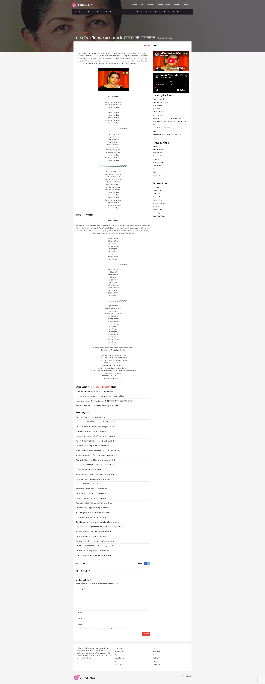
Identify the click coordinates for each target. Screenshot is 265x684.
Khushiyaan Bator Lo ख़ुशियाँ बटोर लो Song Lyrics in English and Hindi (98, 450)
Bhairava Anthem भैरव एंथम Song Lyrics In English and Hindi (95, 541)
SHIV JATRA (157, 109)
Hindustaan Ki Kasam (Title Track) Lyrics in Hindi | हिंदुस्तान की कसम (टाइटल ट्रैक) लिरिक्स (104, 401)
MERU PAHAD (157, 105)
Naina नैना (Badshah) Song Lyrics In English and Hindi (93, 532)
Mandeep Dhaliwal (159, 203)
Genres (160, 5)
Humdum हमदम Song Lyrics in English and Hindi (91, 517)
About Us (176, 5)
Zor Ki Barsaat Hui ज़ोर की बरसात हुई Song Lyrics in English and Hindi (97, 522)
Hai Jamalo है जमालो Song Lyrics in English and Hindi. (93, 479)
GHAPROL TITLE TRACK (160, 102)
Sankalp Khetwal (158, 190)
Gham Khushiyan (158, 149)
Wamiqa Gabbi (157, 210)
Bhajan (155, 648)
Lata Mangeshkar (81, 32)
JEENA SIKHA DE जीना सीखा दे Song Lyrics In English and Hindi (96, 546)
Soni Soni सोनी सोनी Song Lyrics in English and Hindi (92, 551)
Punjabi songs (119, 664)
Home (134, 5)
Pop (116, 655)
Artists (142, 5)
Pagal (155, 172)
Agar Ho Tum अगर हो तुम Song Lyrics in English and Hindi (94, 555)
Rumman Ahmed (158, 197)
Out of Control (157, 175)
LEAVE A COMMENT (145, 571)
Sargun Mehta (157, 200)
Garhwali (156, 658)
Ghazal (155, 655)
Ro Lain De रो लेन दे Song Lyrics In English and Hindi (92, 446)
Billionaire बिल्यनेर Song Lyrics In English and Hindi (92, 508)
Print (148, 45)
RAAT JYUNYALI (158, 115)
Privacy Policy (187, 676)
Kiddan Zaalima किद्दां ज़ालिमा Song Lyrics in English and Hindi (95, 422)
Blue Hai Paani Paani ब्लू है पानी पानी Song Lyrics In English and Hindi (97, 436)
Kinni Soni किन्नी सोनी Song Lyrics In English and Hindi (93, 484)
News (168, 5)
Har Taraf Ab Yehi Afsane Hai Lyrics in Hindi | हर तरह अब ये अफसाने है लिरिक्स (100, 396)
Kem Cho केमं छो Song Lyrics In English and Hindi (91, 489)
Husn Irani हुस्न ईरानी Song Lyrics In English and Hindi (93, 512)
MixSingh (156, 206)
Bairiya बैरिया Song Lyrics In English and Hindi (90, 417)
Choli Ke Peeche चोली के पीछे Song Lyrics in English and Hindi (95, 427)
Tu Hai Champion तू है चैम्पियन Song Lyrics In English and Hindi (95, 474)
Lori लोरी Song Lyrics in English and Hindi (89, 470)
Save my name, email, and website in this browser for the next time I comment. (102, 629)
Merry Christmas (158, 162)
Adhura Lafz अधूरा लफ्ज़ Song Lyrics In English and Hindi (94, 503)
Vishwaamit (156, 187)
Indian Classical (119, 658)
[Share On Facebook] (145, 563)
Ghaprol (155, 146)
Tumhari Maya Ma (158, 99)
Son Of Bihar (157, 165)
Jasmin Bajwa (157, 213)
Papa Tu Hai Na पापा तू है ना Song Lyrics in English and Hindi (95, 441)
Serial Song (156, 664)
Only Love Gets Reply (160, 169)
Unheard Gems (158, 153)
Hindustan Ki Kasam (165, 37)
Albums (151, 5)
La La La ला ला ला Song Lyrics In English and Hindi (92, 493)
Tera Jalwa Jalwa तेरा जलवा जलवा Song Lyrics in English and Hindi (97, 406)
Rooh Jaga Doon (158, 156)
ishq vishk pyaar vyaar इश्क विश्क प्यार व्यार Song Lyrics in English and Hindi (99, 527)
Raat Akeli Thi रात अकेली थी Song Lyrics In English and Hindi (95, 460)
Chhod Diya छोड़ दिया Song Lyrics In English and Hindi (93, 498)
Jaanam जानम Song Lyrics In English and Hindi (91, 536)
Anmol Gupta (157, 193)
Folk (154, 661)
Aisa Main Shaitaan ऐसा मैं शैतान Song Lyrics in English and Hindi (96, 455)
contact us (109, 655)
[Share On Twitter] (148, 563)
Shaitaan (156, 159)
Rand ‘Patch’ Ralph (159, 216)
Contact (186, 5)
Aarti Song (156, 651)
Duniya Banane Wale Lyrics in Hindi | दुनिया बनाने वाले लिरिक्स (95, 391)
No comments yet (84, 571)
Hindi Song (118, 648)
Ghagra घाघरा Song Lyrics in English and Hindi (91, 431)
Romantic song (119, 651)
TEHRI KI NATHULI (159, 112)
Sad (116, 661)
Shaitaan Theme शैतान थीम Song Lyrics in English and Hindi (95, 465)
